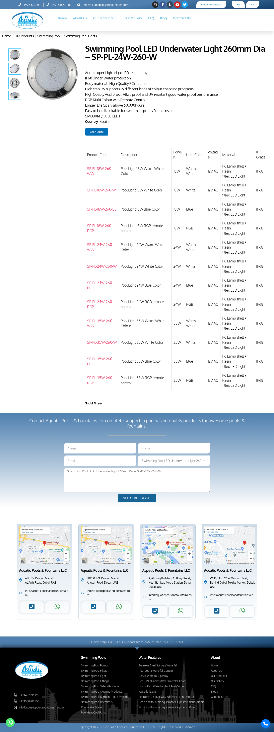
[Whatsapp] (10, 722)
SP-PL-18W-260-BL (101, 209)
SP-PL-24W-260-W (102, 266)
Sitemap (190, 727)
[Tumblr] (170, 4)
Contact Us (182, 18)
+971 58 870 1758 (169, 642)
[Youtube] (177, 4)
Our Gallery (133, 18)
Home (62, 18)
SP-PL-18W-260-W (101, 190)
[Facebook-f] (162, 4)
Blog (163, 18)
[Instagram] (155, 4)
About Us (80, 18)
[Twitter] (185, 4)
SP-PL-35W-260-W (102, 342)
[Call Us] (265, 723)
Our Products (103, 18)
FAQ (151, 18)
